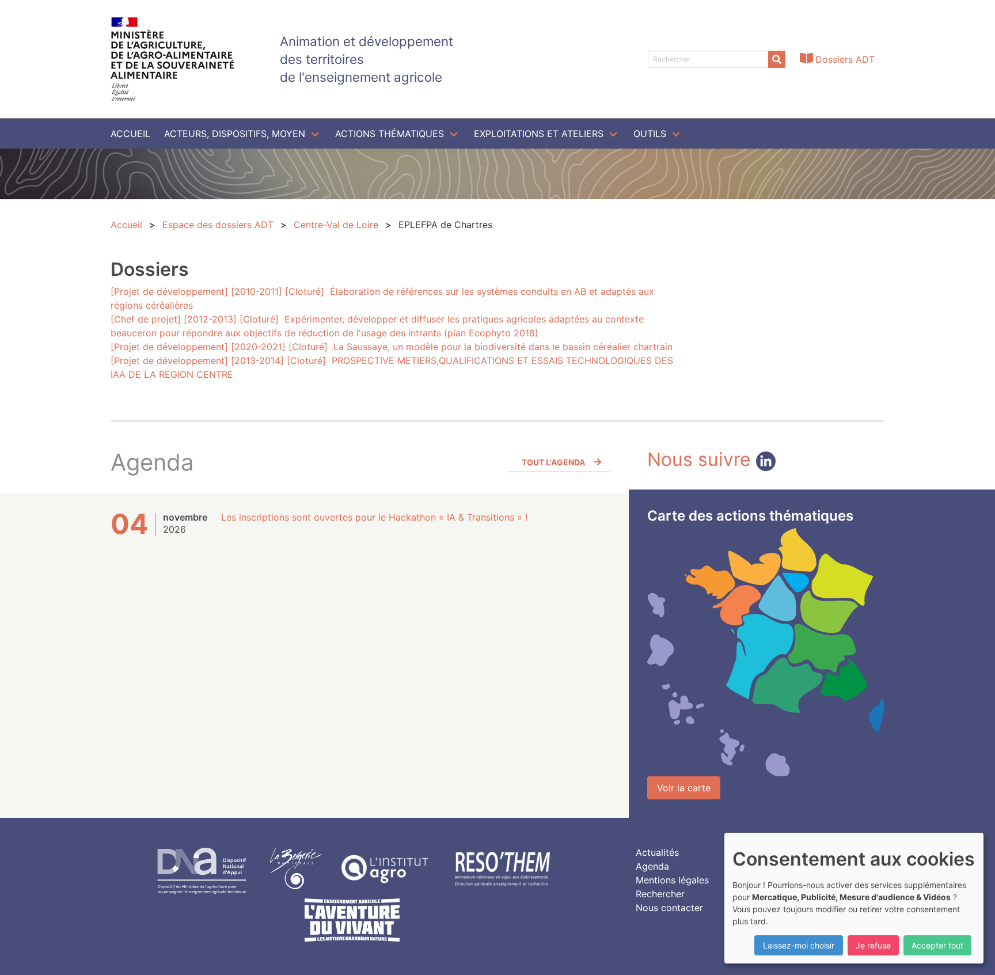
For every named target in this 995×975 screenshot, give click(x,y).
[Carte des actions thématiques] (765, 652)
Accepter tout (937, 945)
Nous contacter (669, 907)
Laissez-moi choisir (798, 945)
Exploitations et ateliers (538, 133)
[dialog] (853, 898)
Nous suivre (701, 459)
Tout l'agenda (553, 462)
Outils (649, 133)
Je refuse (873, 945)
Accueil (130, 133)
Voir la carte (684, 788)
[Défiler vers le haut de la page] (972, 952)
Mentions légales (672, 880)
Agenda (652, 866)
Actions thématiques (389, 133)
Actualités (657, 852)
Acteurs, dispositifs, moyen (234, 133)
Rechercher (660, 894)
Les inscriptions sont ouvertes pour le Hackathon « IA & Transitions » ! (374, 517)
